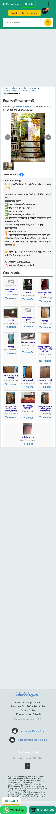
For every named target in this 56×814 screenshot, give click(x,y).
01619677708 (45, 810)
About (26, 702)
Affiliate (37, 714)
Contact (35, 702)
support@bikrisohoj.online (32, 740)
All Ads (28, 4)
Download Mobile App (32, 731)
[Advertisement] (28, 57)
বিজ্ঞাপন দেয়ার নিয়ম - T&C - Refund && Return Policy (28, 708)
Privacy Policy (23, 714)
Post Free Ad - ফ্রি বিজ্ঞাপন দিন (24, 12)
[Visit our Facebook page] (27, 766)
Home (18, 702)
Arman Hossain (23, 106)
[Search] (48, 22)
